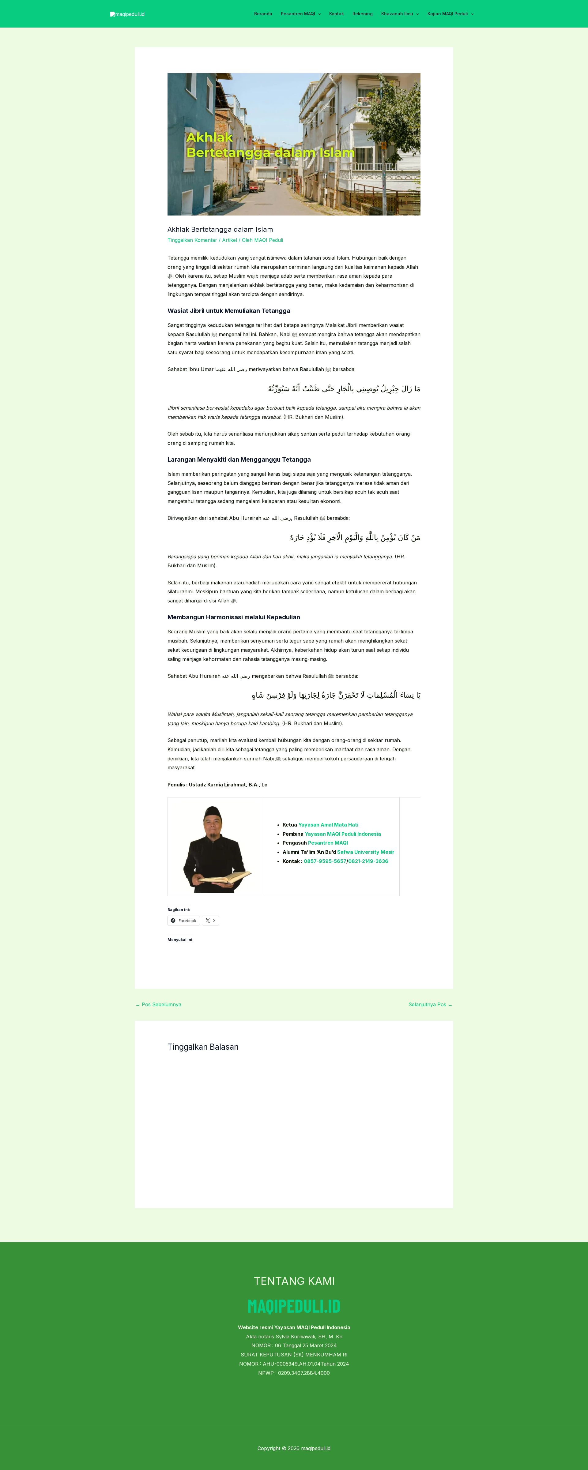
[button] (318, 13)
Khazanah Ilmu (397, 13)
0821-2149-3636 (368, 861)
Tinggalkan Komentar (192, 240)
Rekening (362, 13)
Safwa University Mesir (365, 852)
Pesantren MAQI (298, 13)
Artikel (229, 240)
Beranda (263, 13)
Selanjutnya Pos (431, 1004)
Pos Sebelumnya (158, 1004)
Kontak (336, 13)
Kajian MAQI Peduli (448, 13)
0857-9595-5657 (325, 861)
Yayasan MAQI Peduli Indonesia (343, 834)
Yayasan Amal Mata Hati (328, 825)
